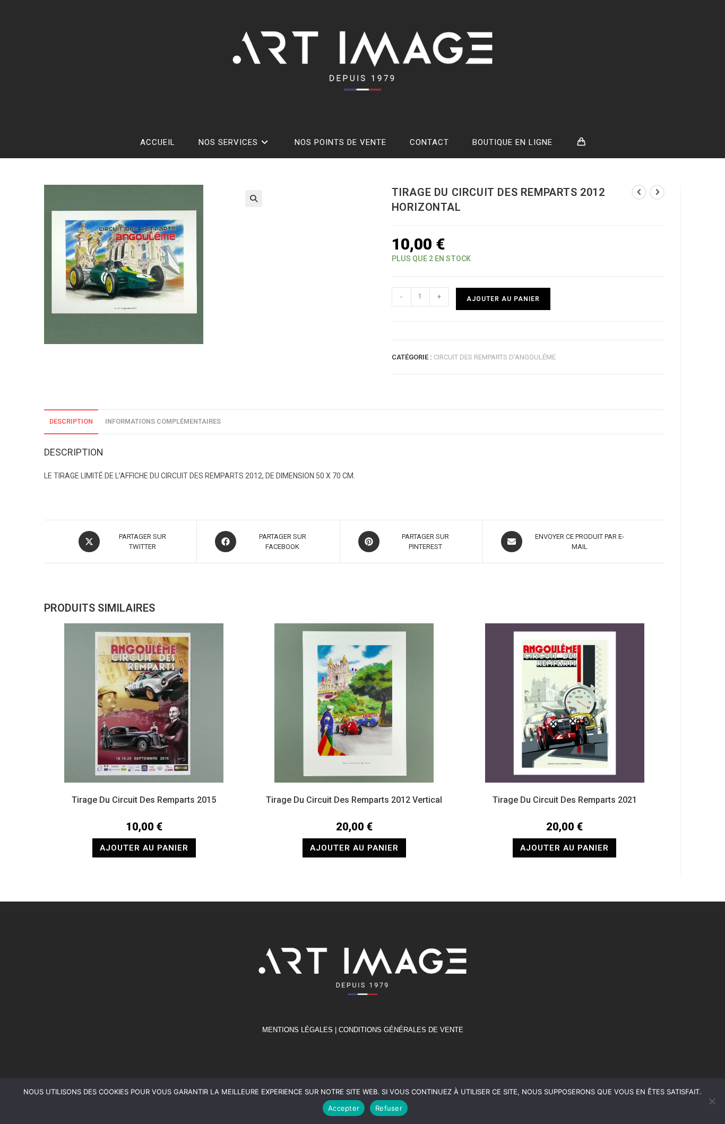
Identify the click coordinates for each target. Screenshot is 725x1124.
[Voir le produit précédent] (639, 192)
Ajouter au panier (503, 299)
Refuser (388, 1108)
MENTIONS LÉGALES (297, 1030)
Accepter (343, 1108)
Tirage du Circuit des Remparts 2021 (565, 800)
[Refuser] (711, 1101)
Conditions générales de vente (401, 1030)
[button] (253, 198)
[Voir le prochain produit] (657, 192)
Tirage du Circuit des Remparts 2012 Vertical (354, 800)
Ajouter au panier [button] (144, 848)
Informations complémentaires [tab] (163, 421)
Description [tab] (71, 421)
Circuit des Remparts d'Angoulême (495, 357)
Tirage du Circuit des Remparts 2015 (144, 800)
